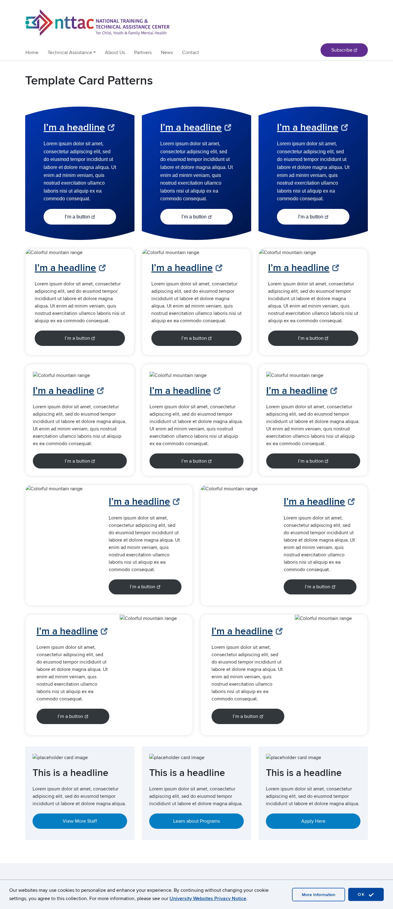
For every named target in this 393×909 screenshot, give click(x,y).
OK (362, 894)
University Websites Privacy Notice (207, 898)
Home (31, 52)
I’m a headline (74, 128)
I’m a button (77, 216)
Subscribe (341, 50)
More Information (318, 894)
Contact (190, 52)
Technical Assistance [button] (70, 52)
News (167, 52)
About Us (115, 52)
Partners (143, 52)
